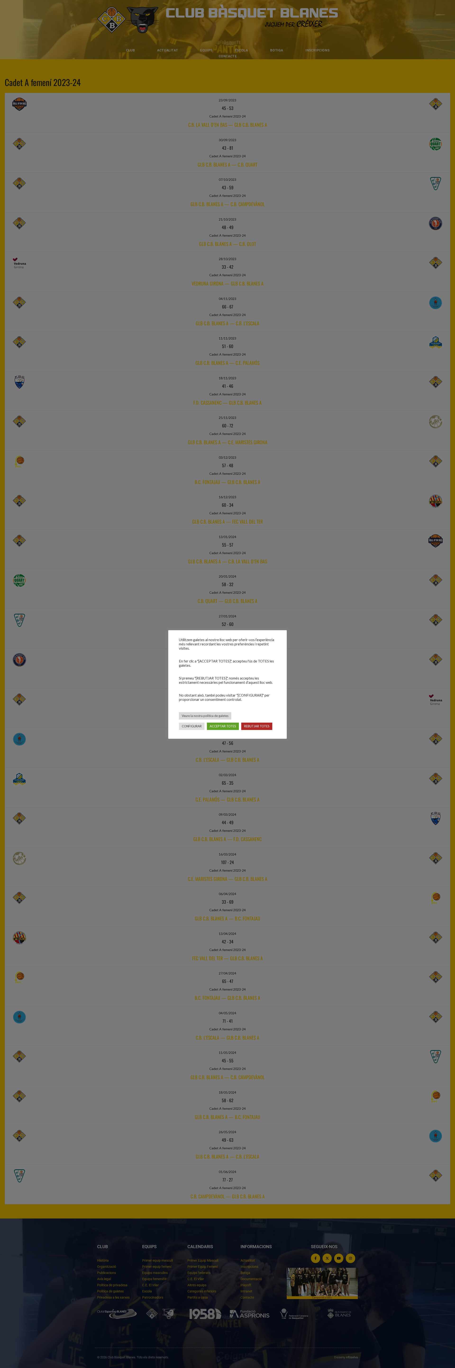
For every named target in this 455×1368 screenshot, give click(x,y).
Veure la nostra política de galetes (205, 716)
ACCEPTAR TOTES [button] (223, 726)
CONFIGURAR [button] (192, 726)
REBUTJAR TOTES (256, 726)
